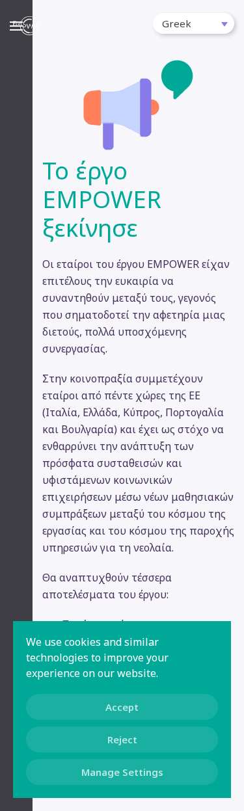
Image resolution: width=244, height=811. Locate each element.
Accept (122, 706)
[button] (193, 23)
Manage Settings (122, 771)
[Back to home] (26, 26)
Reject (122, 739)
